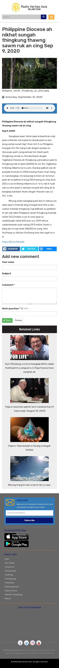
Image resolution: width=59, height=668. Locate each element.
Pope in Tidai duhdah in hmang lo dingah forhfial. (29, 448)
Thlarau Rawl (10, 571)
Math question (11, 308)
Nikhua (8, 598)
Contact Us (9, 567)
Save (8, 320)
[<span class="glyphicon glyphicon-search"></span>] (43, 17)
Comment (8, 285)
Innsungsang (10, 579)
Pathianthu (9, 583)
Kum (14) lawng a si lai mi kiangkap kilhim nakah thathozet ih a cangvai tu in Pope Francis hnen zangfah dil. (29, 368)
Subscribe (29, 520)
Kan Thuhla (9, 563)
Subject (6, 273)
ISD (29, 665)
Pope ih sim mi (11, 591)
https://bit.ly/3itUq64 (13, 242)
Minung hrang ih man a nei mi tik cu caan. (29, 485)
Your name (8, 262)
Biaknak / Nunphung (13, 594)
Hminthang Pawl (12, 587)
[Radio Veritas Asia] (29, 7)
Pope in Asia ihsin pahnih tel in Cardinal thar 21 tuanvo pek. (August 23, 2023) (29, 409)
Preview (18, 320)
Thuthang (9, 575)
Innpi (7, 559)
